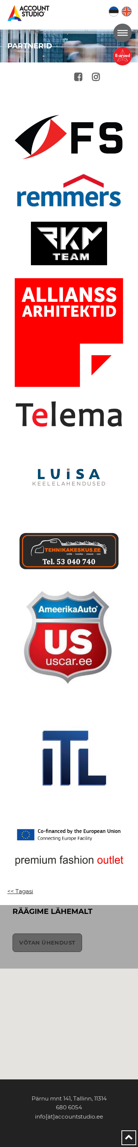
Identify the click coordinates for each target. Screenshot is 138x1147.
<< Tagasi (20, 891)
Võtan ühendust (47, 942)
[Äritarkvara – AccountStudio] (30, 13)
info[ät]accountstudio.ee (69, 1116)
